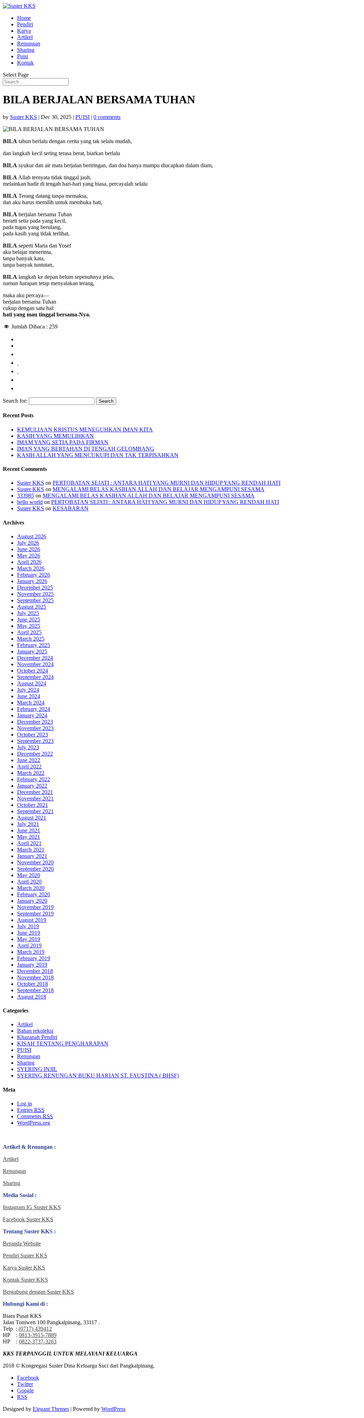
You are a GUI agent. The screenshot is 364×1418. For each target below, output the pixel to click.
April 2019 (29, 945)
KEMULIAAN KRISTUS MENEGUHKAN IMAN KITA (85, 430)
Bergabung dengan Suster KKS (38, 1292)
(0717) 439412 (35, 1329)
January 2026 (32, 581)
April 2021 (29, 843)
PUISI (82, 117)
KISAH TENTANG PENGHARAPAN (62, 1044)
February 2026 (33, 575)
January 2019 (32, 965)
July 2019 (28, 926)
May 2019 (28, 939)
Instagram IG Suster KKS (32, 1207)
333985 (25, 496)
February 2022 (33, 779)
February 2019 (33, 958)
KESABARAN (71, 508)
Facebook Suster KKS (28, 1219)
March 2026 (30, 568)
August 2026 (31, 536)
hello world (30, 502)
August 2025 (31, 607)
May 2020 (28, 875)
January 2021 (32, 856)
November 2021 (35, 798)
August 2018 (31, 997)
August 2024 (31, 683)
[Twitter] (17, 354)
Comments (35, 1116)
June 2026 (28, 549)
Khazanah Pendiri (37, 1037)
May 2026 (28, 556)
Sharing (25, 50)
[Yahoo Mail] (17, 388)
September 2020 (35, 869)
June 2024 (28, 696)
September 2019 (35, 914)
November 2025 (35, 594)
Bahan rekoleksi (35, 1031)
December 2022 (35, 754)
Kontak (25, 63)
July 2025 (28, 613)
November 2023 (35, 728)
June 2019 (28, 933)
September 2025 (35, 600)
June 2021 (28, 830)
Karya (24, 31)
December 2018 (35, 971)
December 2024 (35, 658)
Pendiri (25, 24)
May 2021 (28, 837)
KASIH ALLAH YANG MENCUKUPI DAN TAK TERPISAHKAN (97, 455)
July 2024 (28, 690)
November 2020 (35, 862)
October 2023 (32, 735)
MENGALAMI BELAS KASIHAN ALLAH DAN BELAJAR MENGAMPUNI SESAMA (158, 489)
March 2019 (30, 952)
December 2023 (35, 722)
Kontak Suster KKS (25, 1280)
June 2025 (28, 619)
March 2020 (30, 888)
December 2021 (35, 792)
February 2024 (33, 709)
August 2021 (31, 818)
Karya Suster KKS (24, 1268)
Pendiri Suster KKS (25, 1256)
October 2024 (32, 671)
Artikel (25, 37)
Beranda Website (22, 1243)
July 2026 (28, 543)
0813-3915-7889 (38, 1335)
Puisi (22, 56)
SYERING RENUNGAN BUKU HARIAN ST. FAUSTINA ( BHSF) (98, 1075)
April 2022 (29, 767)
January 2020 (32, 901)
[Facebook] (17, 346)
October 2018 (32, 984)
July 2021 (28, 824)
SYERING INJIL (37, 1069)
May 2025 (28, 626)
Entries (30, 1110)
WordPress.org (33, 1123)
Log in (24, 1104)
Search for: (15, 401)
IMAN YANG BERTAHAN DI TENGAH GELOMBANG (85, 449)
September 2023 (35, 741)
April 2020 (29, 882)
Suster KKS (23, 117)
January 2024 (32, 715)
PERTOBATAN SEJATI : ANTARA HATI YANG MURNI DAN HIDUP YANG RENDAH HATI (166, 483)
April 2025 (29, 632)
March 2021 (30, 850)
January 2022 (32, 786)
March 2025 (30, 639)
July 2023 (28, 747)
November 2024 (35, 664)
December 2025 (35, 588)
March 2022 (30, 773)
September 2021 (35, 811)
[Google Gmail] (17, 380)
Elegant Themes (51, 1409)
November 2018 (35, 977)
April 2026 (29, 562)
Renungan (28, 43)
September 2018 (35, 990)
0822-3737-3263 (38, 1341)
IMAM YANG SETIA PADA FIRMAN (62, 442)
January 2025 (32, 651)
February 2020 (33, 894)
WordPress (113, 1409)
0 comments (107, 117)
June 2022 (28, 760)
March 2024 (30, 703)
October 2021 (32, 805)
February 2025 (33, 645)
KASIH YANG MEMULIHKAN (55, 436)
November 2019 (35, 907)
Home (24, 18)
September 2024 (35, 677)
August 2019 (31, 920)
